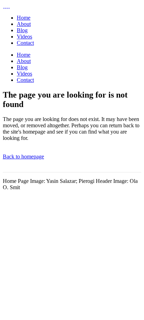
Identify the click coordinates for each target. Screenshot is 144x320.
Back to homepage (23, 156)
